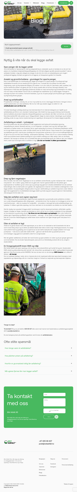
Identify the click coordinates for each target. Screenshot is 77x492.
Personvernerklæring (67, 464)
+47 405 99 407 (45, 441)
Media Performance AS (11, 485)
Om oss (19, 3)
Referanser (36, 3)
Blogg (42, 3)
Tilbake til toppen (68, 484)
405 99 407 (28, 329)
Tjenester (41, 466)
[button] (27, 3)
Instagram (53, 466)
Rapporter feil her (8, 487)
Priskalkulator (42, 475)
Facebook (53, 464)
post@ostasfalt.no (14, 331)
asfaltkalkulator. (48, 335)
